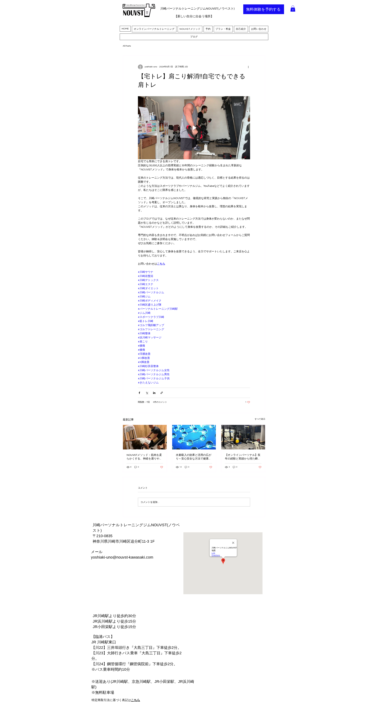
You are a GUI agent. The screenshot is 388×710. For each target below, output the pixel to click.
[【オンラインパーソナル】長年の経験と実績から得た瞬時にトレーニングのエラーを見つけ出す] (243, 437)
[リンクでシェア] (161, 392)
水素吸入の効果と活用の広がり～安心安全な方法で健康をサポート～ (193, 456)
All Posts (127, 46)
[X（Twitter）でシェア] (146, 392)
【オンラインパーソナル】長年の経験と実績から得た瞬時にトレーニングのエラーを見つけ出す (242, 456)
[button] (292, 8)
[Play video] (194, 127)
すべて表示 (260, 419)
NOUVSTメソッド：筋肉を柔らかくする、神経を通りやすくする (144, 456)
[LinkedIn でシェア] (154, 392)
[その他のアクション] (248, 67)
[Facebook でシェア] (139, 392)
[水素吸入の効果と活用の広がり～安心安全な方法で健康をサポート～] (194, 437)
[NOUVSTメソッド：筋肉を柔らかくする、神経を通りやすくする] (145, 437)
